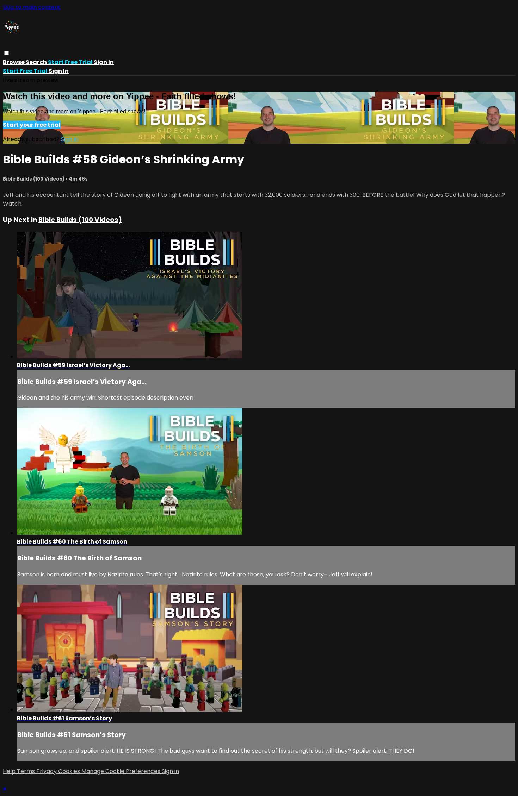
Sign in (104, 62)
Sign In (59, 71)
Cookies (69, 771)
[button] (6, 53)
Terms (26, 771)
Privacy (47, 771)
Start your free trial (32, 125)
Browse (14, 62)
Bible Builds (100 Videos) (34, 179)
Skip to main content (32, 7)
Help (10, 771)
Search (37, 62)
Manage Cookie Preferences (121, 771)
